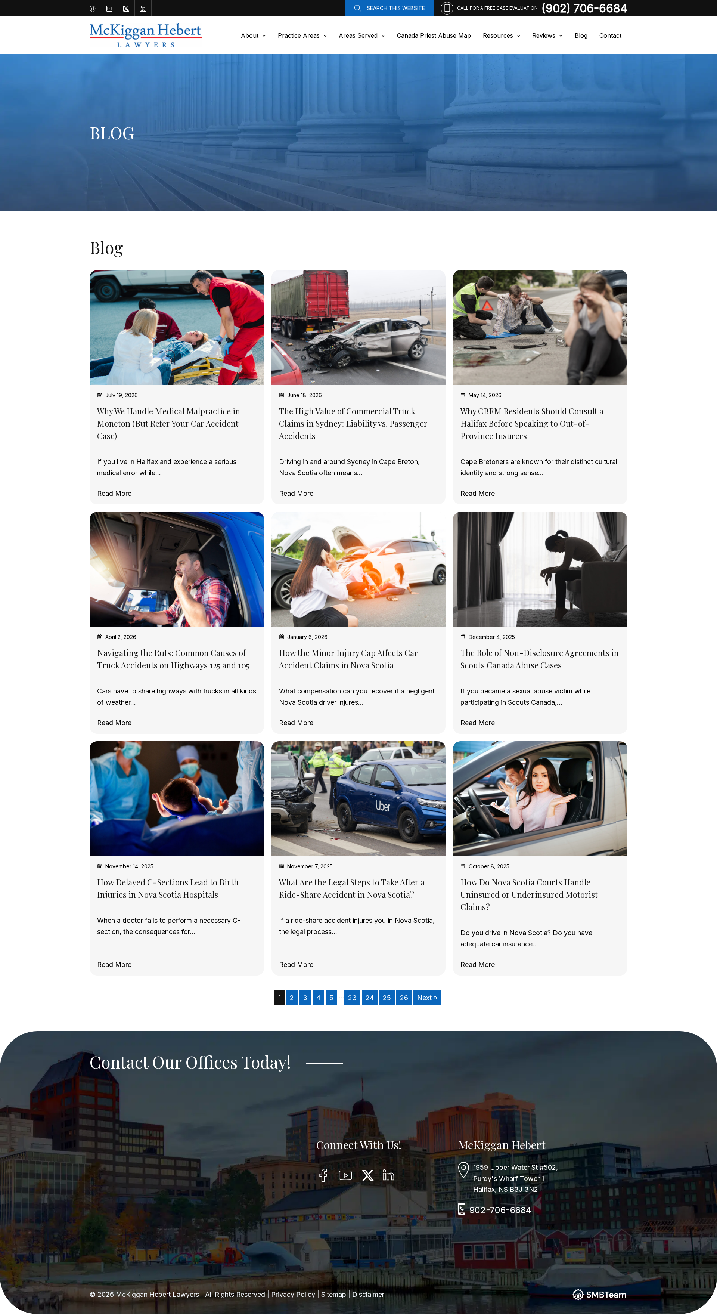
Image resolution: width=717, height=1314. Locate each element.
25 (387, 998)
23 (352, 998)
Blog (581, 35)
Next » (427, 998)
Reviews (543, 35)
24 (370, 998)
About (249, 35)
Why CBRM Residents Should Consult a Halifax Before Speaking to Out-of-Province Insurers (531, 423)
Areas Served (358, 35)
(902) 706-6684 (584, 8)
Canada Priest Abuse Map (434, 35)
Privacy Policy (294, 1294)
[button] (262, 35)
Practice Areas (299, 35)
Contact (610, 35)
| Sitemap (332, 1294)
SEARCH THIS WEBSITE (396, 8)
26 (404, 998)
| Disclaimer (366, 1294)
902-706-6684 (500, 1210)
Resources (498, 35)
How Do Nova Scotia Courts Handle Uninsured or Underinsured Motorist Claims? (529, 894)
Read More (114, 493)
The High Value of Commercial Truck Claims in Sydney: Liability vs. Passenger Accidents (353, 423)
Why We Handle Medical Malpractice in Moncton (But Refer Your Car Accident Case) (168, 423)
